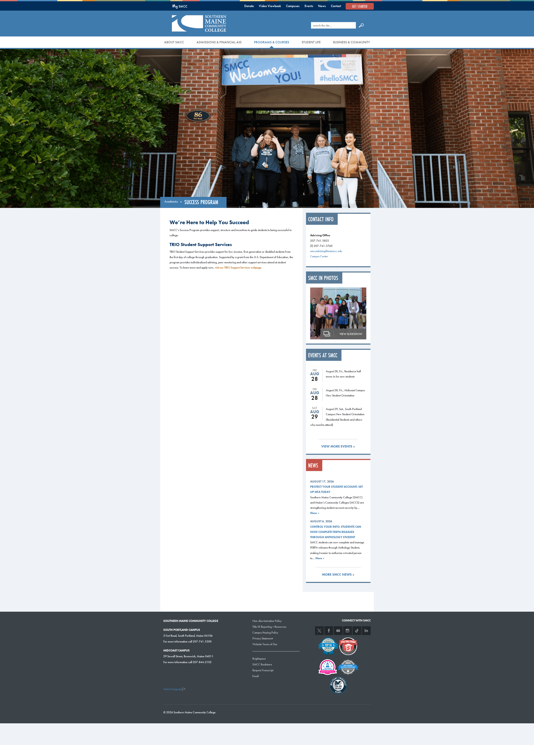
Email (255, 676)
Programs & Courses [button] (271, 42)
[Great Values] (348, 646)
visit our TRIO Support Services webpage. (238, 267)
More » (314, 513)
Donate (249, 6)
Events (309, 6)
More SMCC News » (338, 574)
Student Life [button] (311, 42)
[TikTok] (357, 630)
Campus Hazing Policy (265, 632)
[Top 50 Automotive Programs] (328, 646)
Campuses (293, 6)
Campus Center (319, 256)
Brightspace (259, 658)
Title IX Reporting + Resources (269, 627)
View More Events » (338, 446)
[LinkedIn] (366, 630)
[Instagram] (347, 630)
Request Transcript (262, 670)
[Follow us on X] (319, 630)
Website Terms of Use (264, 644)
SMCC (179, 6)
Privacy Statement (262, 638)
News (322, 6)
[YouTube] (338, 630)
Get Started (359, 6)
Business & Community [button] (351, 42)
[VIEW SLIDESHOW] (338, 313)
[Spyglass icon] (361, 25)
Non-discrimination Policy (267, 621)
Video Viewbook (270, 6)
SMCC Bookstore (262, 664)
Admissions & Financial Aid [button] (219, 42)
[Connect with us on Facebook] (328, 630)
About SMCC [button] (174, 42)
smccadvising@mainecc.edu (326, 251)
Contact (336, 6)
